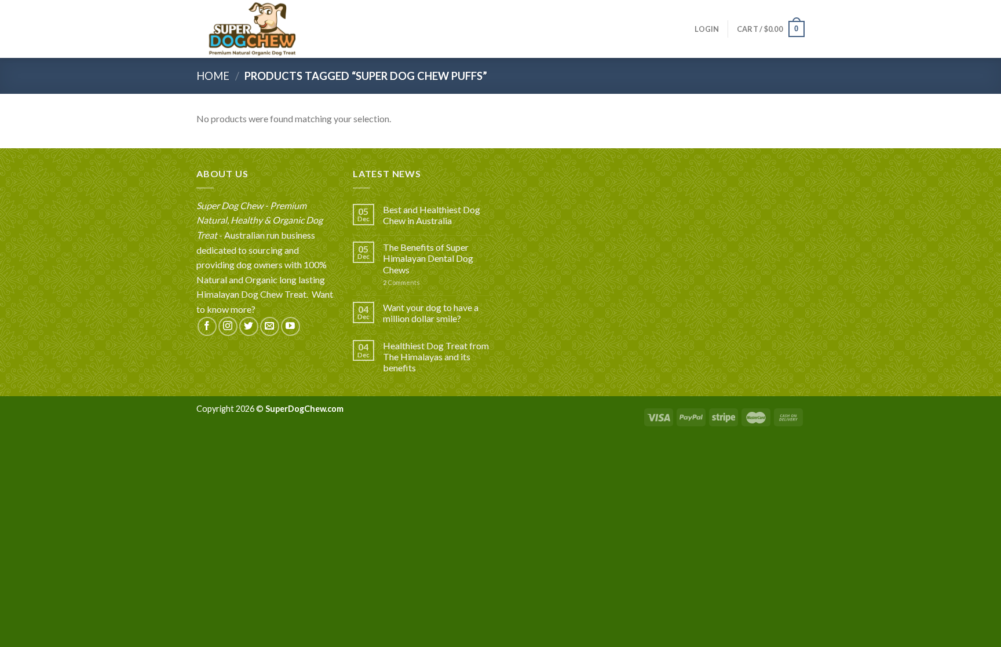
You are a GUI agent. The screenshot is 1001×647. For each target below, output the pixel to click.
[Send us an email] (269, 326)
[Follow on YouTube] (290, 326)
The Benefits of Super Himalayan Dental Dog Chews (428, 258)
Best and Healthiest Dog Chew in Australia (431, 215)
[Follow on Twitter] (248, 326)
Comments (401, 282)
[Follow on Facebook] (207, 326)
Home (212, 76)
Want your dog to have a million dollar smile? (430, 313)
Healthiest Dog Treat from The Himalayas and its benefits (436, 356)
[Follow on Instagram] (228, 326)
